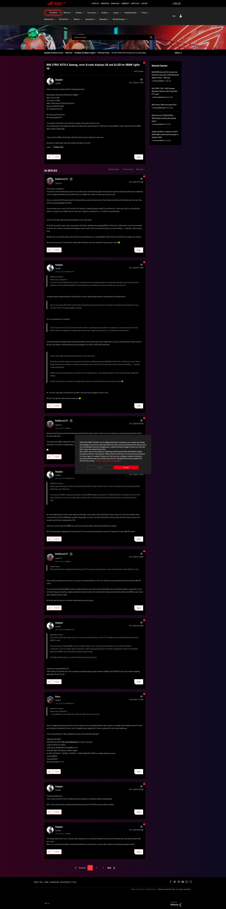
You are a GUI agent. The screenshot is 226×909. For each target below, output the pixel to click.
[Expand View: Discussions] (97, 12)
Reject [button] (99, 468)
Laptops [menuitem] (116, 13)
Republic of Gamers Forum (53, 53)
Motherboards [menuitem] (49, 19)
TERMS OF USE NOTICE (138, 889)
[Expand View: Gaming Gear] (96, 19)
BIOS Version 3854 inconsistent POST (164, 105)
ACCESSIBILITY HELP (68, 882)
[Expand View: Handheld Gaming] (138, 12)
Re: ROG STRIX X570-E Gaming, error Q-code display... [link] (129, 53)
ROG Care (69, 53)
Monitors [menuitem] (77, 19)
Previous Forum (103, 53)
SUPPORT (144, 3)
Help (173, 16)
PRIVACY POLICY (151, 889)
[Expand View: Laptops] (120, 12)
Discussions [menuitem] (91, 13)
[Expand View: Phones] (149, 12)
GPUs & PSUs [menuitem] (63, 19)
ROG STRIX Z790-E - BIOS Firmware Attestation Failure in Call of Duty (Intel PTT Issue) (164, 91)
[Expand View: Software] (83, 12)
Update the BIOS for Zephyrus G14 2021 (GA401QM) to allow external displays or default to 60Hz (165, 134)
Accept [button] (126, 468)
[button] (49, 157)
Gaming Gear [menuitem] (89, 19)
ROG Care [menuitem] (67, 13)
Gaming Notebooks (158, 81)
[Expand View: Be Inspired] (60, 13)
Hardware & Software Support (85, 53)
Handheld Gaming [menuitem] (130, 13)
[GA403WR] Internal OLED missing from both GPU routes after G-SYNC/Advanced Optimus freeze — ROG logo (165, 75)
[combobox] (113, 37)
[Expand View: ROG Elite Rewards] (127, 19)
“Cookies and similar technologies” (108, 461)
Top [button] (48, 903)
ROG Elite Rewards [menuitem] (119, 19)
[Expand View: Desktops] (109, 12)
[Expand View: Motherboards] (55, 19)
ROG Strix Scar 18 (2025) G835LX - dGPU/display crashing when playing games (164, 118)
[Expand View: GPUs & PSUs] (70, 19)
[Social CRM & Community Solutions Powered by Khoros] (176, 904)
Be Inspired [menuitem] (53, 13)
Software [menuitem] (79, 13)
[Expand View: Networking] (109, 19)
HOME (46, 882)
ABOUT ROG (38, 882)
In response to (65, 272)
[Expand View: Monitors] (81, 19)
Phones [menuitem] (144, 13)
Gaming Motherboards (159, 97)
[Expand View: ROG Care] (72, 12)
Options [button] (177, 53)
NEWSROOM (54, 882)
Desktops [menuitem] (104, 13)
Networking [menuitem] (103, 19)
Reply (139, 157)
